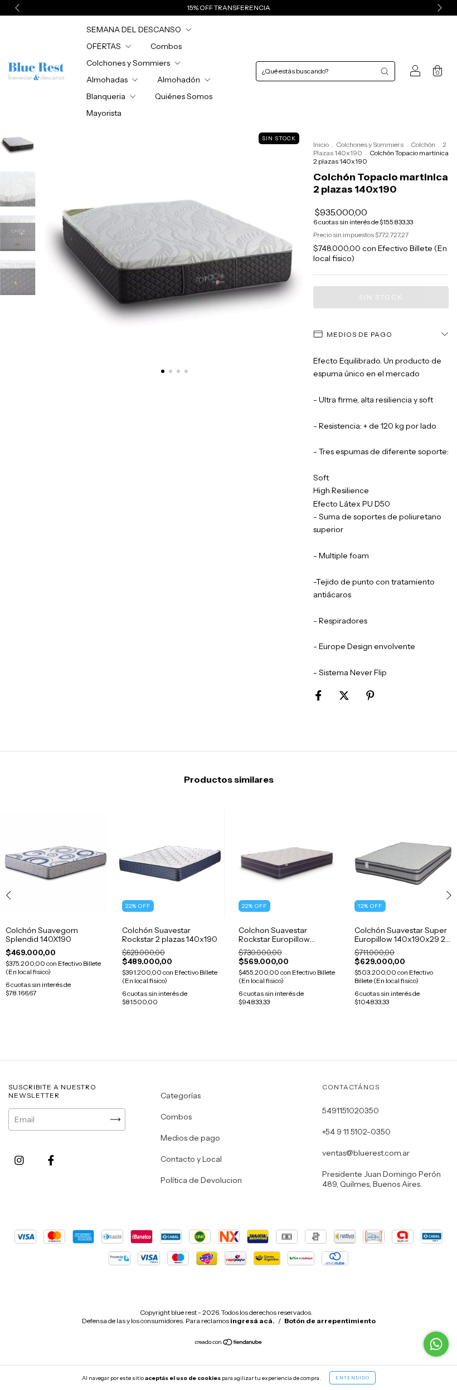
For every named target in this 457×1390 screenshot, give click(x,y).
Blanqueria (106, 96)
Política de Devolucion (201, 1180)
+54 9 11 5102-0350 (356, 1132)
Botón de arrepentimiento (330, 1321)
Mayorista (103, 113)
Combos (166, 46)
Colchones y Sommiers (129, 63)
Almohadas (107, 80)
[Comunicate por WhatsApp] (436, 1344)
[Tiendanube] (229, 1343)
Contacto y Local (191, 1159)
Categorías (181, 1096)
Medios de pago (190, 1138)
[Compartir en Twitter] (345, 696)
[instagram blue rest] (20, 1160)
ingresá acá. (252, 1321)
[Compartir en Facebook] (319, 696)
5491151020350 (350, 1111)
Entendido (353, 1378)
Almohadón (179, 80)
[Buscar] (384, 71)
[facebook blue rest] (51, 1160)
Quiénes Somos (183, 96)
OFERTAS (104, 46)
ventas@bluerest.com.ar (366, 1153)
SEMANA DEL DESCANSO (134, 29)
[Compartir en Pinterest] (370, 696)
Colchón (423, 144)
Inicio (321, 144)
